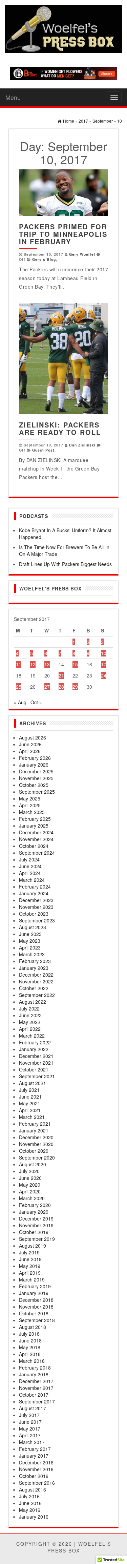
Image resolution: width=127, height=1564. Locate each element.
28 (61, 686)
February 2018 (35, 1367)
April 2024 (30, 873)
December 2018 (36, 1299)
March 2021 (32, 1116)
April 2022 (30, 1028)
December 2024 (36, 832)
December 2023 (36, 900)
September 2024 (37, 852)
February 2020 (35, 1205)
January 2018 (33, 1374)
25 (18, 686)
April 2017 (30, 1435)
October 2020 (33, 1150)
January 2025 (33, 825)
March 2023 (32, 954)
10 (103, 653)
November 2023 (36, 906)
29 (75, 686)
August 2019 (32, 1245)
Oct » (36, 702)
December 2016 (36, 1462)
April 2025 (30, 805)
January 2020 (33, 1211)
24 (103, 675)
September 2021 (37, 1076)
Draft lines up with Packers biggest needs (65, 564)
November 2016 (36, 1469)
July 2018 (29, 1333)
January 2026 (33, 764)
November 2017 (36, 1387)
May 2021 (29, 1103)
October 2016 (33, 1476)
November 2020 (36, 1144)
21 (61, 675)
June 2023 (30, 934)
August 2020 (32, 1164)
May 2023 (29, 940)
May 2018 (29, 1347)
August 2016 (32, 1489)
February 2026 (35, 757)
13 (47, 664)
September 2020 (37, 1157)
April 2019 (30, 1272)
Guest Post (43, 450)
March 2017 (32, 1442)
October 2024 (33, 845)
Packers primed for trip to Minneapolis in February (63, 234)
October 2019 (33, 1232)
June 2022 (30, 1015)
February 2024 (35, 886)
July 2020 (29, 1171)
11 (18, 664)
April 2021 (30, 1110)
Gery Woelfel (82, 254)
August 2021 (32, 1083)
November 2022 (36, 981)
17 (103, 664)
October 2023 (33, 913)
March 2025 (32, 812)
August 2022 (32, 1001)
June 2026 (30, 744)
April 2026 (30, 751)
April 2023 (30, 947)
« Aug (20, 702)
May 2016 (29, 1509)
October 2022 (33, 988)
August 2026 (32, 737)
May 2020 (29, 1184)
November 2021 (36, 1062)
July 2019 (29, 1252)
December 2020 (36, 1137)
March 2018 (32, 1360)
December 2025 (36, 771)
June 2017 (30, 1421)
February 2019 (35, 1286)
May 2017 (29, 1428)
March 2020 (32, 1198)
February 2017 (35, 1448)
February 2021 (35, 1123)
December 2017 (36, 1381)
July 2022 (29, 1008)
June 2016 (30, 1503)
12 (33, 664)
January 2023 (33, 967)
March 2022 (32, 1035)
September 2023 (37, 920)
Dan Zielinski (82, 444)
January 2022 (33, 1049)
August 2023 (32, 927)
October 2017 (33, 1394)
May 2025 (29, 798)
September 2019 (37, 1238)
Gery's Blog (44, 259)
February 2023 (35, 961)
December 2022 (36, 974)
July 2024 (29, 859)
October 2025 (33, 784)
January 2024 (33, 893)
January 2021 (33, 1130)
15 (75, 664)
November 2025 (36, 778)
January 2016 (33, 1516)
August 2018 (32, 1326)
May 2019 (29, 1266)
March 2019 (32, 1279)
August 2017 (32, 1408)
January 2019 (33, 1293)
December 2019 (36, 1218)
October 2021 (33, 1069)
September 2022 (37, 995)
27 (47, 686)
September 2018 (37, 1320)
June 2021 (30, 1096)
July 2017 (29, 1415)
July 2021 (29, 1089)
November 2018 (36, 1306)
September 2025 (37, 791)
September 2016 (37, 1482)
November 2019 (36, 1225)
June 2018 (30, 1340)
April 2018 (30, 1354)
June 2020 (30, 1177)
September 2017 (37, 1401)
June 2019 (30, 1259)
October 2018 (33, 1313)
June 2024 (30, 866)
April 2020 (30, 1191)
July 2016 (29, 1496)
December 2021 (36, 1055)
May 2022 (29, 1022)
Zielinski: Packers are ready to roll (60, 428)
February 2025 (35, 818)
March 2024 (32, 879)
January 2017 (33, 1455)
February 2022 (35, 1042)
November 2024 (36, 839)
